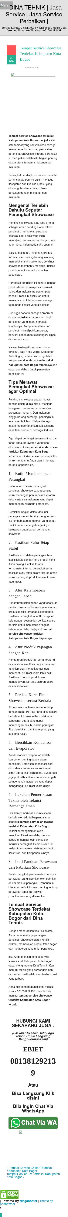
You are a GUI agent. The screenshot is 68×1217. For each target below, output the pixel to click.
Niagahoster (28, 1201)
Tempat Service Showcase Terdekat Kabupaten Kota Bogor (40, 54)
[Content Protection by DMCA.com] (9, 1194)
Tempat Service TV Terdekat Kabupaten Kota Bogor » (33, 1175)
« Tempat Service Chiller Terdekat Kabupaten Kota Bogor (29, 1169)
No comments (32, 67)
